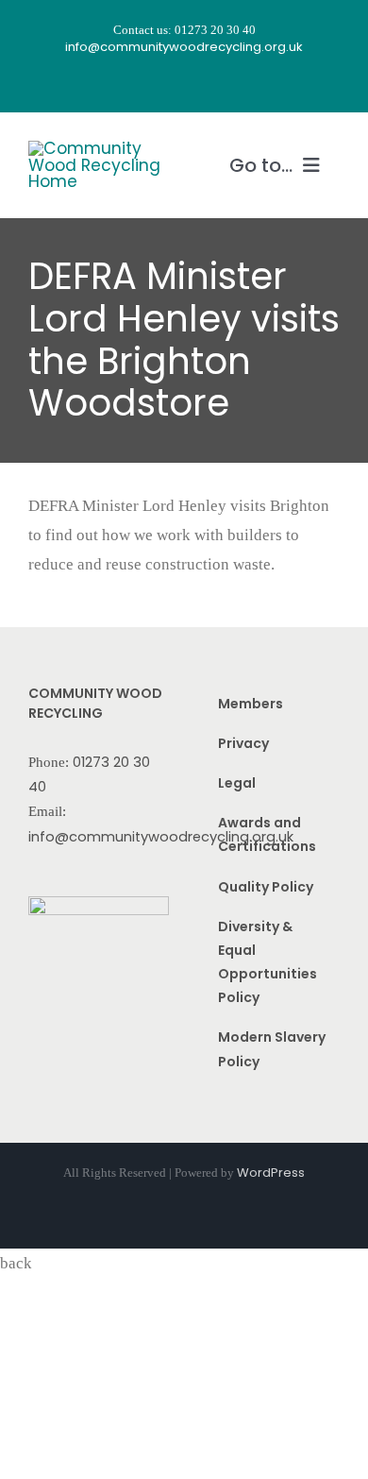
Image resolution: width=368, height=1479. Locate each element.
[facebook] (133, 84)
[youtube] (201, 84)
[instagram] (167, 84)
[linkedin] (235, 84)
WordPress (271, 1173)
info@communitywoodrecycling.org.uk (160, 836)
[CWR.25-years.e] (99, 148)
